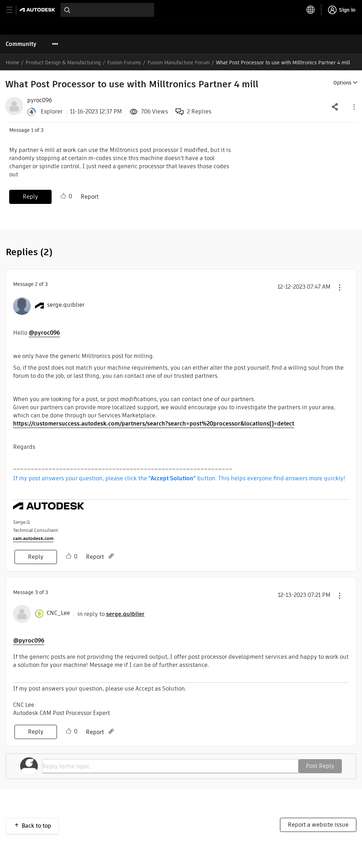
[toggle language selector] (310, 9)
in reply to (111, 614)
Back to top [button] (36, 826)
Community (21, 44)
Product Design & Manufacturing (63, 62)
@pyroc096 (44, 333)
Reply (30, 197)
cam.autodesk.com (33, 538)
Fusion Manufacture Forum (178, 62)
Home (12, 62)
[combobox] (107, 10)
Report (90, 197)
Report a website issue (318, 825)
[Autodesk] (38, 10)
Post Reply (320, 766)
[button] (353, 107)
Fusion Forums (124, 62)
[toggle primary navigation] (13, 10)
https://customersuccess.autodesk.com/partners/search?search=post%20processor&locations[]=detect (153, 423)
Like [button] (63, 196)
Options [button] (342, 82)
